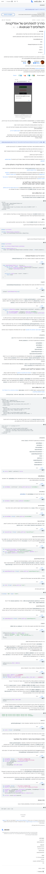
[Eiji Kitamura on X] (38, 63)
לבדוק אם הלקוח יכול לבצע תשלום (10, 187)
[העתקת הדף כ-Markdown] (14, 27)
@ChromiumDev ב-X (40, 857)
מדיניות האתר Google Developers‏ (32, 821)
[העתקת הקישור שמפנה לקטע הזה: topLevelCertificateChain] (31, 536)
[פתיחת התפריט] (43, 1)
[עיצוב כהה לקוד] (44, 201)
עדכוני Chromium (41, 848)
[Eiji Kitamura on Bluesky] (33, 63)
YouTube (42, 859)
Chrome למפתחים (40, 846)
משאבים (42, 5)
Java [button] (37, 261)
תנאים (43, 868)
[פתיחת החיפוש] (17, 1)
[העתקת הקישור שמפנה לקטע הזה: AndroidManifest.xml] (31, 193)
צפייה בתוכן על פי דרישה (29, 9)
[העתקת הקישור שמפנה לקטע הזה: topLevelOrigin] (36, 521)
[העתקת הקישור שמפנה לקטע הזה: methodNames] (37, 476)
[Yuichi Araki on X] (25, 63)
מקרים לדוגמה (41, 850)
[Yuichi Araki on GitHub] (23, 63)
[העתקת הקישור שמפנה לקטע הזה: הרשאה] (39, 296)
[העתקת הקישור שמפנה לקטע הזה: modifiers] (39, 598)
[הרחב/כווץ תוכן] (38, 31)
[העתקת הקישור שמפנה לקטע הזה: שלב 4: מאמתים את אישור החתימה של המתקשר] (12, 739)
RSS (43, 863)
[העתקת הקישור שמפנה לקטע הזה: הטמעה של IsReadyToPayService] (24, 256)
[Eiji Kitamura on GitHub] (37, 63)
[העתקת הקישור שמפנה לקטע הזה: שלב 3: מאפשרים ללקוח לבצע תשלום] (20, 369)
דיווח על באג (42, 840)
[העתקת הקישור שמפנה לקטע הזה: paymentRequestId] (35, 606)
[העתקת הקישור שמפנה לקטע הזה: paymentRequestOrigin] (33, 558)
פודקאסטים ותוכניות (40, 852)
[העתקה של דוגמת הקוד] (45, 201)
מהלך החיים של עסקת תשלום (7, 142)
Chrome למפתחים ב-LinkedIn (38, 861)
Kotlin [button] (42, 261)
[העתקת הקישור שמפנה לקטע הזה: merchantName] (37, 505)
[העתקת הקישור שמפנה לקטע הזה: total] (41, 576)
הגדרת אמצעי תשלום (31, 170)
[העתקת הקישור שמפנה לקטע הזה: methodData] (38, 491)
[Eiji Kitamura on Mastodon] (35, 63)
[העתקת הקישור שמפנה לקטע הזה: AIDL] (41, 219)
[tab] (42, 261)
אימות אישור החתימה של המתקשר (33, 329)
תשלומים (33, 20)
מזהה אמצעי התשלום (11, 174)
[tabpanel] (23, 271)
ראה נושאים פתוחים (40, 842)
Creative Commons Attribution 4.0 (22, 820)
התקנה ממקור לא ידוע (15, 130)
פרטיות (40, 868)
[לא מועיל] (2, 20)
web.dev (43, 20)
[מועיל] (4, 20)
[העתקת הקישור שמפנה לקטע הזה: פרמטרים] (38, 335)
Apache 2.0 (5, 820)
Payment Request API (40, 68)
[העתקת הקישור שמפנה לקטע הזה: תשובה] (40, 282)
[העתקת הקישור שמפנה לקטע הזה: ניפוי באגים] (37, 800)
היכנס (2, 1)
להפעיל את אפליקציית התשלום (24, 372)
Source (14, 75)
